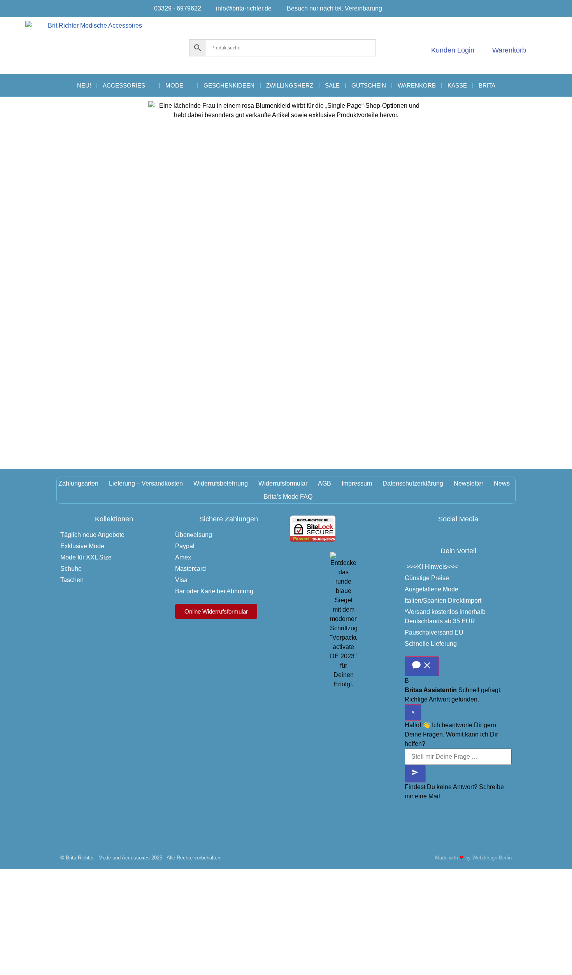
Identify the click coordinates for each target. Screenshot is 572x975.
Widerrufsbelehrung (220, 483)
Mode (174, 85)
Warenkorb (417, 85)
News (502, 483)
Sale (332, 85)
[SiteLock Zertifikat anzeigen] (312, 539)
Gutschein (368, 85)
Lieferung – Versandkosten (146, 483)
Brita (487, 85)
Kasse (457, 85)
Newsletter (468, 483)
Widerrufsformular (282, 483)
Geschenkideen (229, 85)
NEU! (84, 85)
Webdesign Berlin (492, 858)
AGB (324, 483)
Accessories (124, 85)
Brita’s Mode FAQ (288, 496)
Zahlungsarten (78, 483)
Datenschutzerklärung (413, 483)
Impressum (357, 483)
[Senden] (415, 773)
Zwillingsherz (289, 85)
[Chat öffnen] (422, 666)
